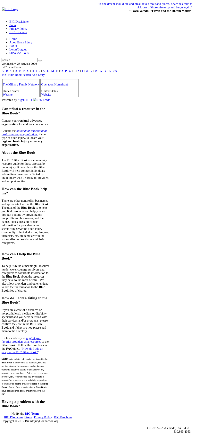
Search (26, 74)
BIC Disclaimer (13, 417)
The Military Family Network (21, 84)
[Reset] (40, 60)
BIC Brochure (63, 417)
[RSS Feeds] (41, 100)
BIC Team (32, 413)
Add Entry (38, 74)
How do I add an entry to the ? (22, 350)
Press (28, 417)
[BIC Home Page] (10, 9)
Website (7, 94)
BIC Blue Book (12, 74)
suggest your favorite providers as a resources (21, 339)
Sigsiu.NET (25, 100)
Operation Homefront (54, 84)
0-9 (115, 70)
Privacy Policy (43, 417)
